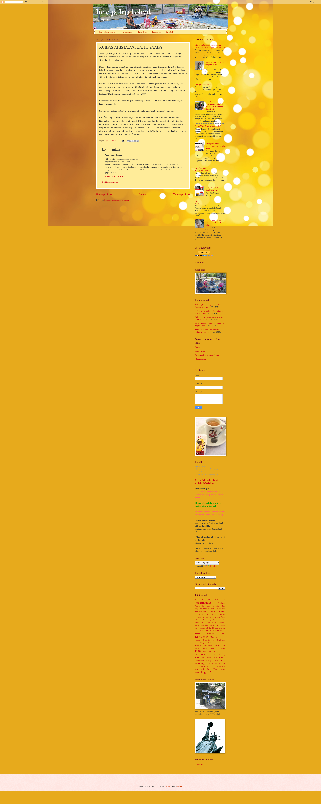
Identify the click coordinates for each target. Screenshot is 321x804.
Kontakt (170, 31)
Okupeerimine (200, 359)
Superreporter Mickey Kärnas (206, 661)
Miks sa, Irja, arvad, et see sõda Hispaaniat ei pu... (207, 305)
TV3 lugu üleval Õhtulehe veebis (211, 188)
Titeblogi (142, 31)
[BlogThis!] (130, 141)
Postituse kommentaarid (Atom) (116, 200)
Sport (215, 657)
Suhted (222, 657)
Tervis (210, 663)
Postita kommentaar (110, 181)
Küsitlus (213, 637)
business (206, 608)
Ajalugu (221, 602)
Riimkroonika (200, 362)
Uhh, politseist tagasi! (203, 84)
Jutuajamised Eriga (206, 625)
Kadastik (222, 625)
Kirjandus (214, 630)
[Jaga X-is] (132, 141)
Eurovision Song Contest (205, 614)
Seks (197, 657)
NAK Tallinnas (219, 645)
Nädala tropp (208, 648)
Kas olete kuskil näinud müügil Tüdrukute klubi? (207, 169)
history (208, 620)
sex (203, 657)
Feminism (221, 614)
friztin (168, 786)
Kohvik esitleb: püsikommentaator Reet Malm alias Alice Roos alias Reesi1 (214, 105)
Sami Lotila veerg (219, 655)
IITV (214, 622)
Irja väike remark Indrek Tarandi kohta (208, 201)
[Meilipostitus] (123, 140)
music (223, 643)
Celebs (212, 608)
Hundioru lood (205, 622)
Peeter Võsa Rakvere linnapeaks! (208, 126)
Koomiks (210, 633)
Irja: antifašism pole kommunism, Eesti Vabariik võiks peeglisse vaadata (210, 46)
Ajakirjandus (203, 602)
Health (202, 620)
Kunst (222, 633)
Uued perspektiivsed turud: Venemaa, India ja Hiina (215, 146)
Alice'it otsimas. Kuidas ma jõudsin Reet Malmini (214, 64)
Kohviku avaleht (107, 31)
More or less (215, 643)
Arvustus (216, 605)
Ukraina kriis (209, 666)
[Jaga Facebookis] (135, 141)
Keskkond (204, 630)
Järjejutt (215, 625)
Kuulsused (201, 637)
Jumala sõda (200, 351)
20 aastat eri (202, 599)
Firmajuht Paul (199, 617)
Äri (211, 672)
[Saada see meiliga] (128, 141)
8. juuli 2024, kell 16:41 (114, 176)
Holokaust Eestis (218, 620)
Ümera (197, 347)
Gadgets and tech (214, 617)
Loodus (198, 640)
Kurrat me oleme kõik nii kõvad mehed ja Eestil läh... (207, 330)
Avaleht (142, 194)
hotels (197, 622)
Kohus (197, 633)
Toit (216, 663)
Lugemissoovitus (209, 640)
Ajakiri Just (219, 599)
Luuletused (221, 640)
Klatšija (222, 631)
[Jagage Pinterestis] (137, 141)
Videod (216, 669)
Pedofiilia (221, 648)
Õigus (205, 672)
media (197, 643)
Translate (213, 566)
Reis (204, 654)
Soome (208, 657)
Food (206, 617)
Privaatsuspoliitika (202, 764)
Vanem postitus (181, 194)
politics (210, 652)
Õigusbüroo (127, 31)
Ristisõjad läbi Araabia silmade (207, 355)
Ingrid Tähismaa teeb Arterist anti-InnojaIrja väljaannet (214, 222)
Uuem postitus (104, 194)
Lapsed (222, 636)
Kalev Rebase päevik (203, 628)
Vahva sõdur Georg (203, 669)
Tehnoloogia (200, 663)
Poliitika (200, 651)
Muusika (198, 645)
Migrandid (204, 642)
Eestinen (156, 31)
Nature (197, 648)
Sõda (223, 660)
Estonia (222, 611)
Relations (210, 655)
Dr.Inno (218, 608)
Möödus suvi (207, 645)
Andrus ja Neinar (202, 606)
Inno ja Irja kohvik (124, 12)
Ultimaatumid (221, 666)
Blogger (180, 786)
